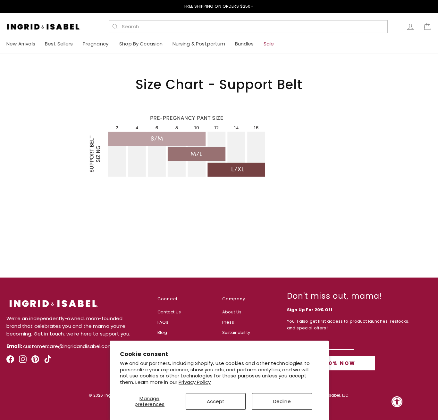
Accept (216, 401)
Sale (269, 43)
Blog (162, 332)
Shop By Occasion (141, 43)
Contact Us (169, 312)
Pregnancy (96, 43)
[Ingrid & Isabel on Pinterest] (35, 361)
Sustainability (236, 332)
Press (228, 322)
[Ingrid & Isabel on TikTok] (48, 361)
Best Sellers (59, 43)
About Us (231, 312)
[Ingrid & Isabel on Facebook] (10, 361)
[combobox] (252, 26)
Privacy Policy (195, 382)
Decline (282, 401)
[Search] (115, 26)
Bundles (244, 43)
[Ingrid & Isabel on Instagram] (23, 361)
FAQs (162, 322)
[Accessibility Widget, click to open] (397, 401)
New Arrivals (20, 43)
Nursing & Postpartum (199, 43)
